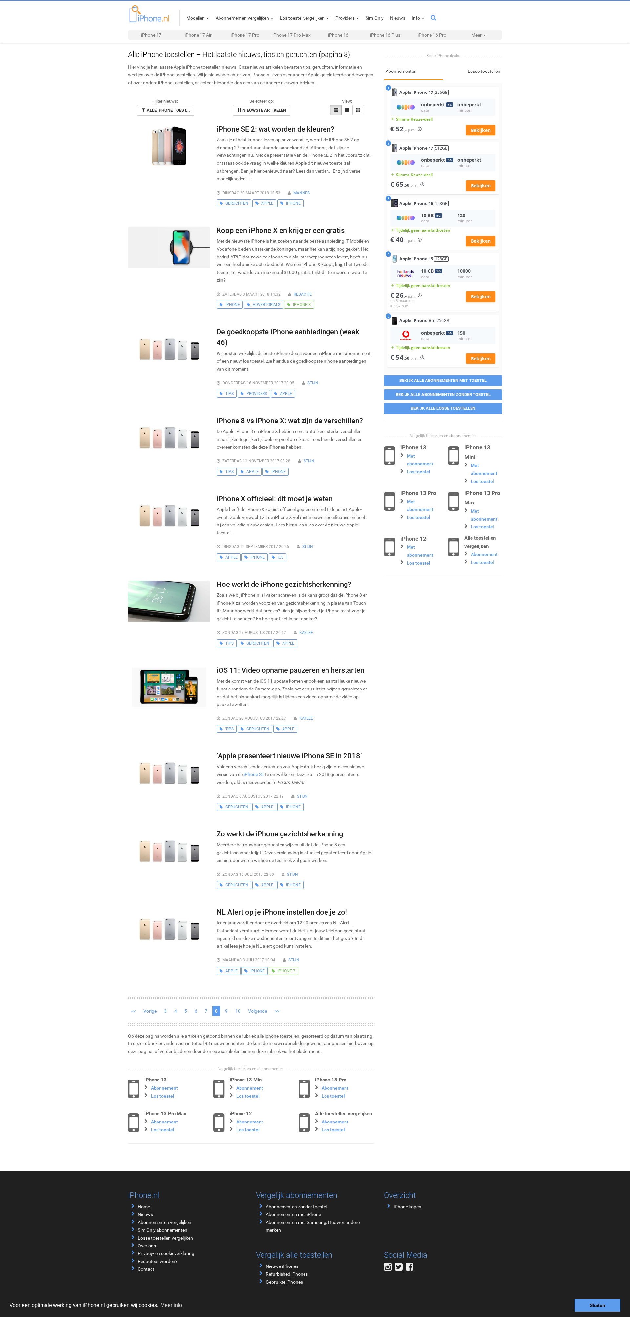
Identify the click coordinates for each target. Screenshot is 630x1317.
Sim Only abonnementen (162, 1230)
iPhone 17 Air (198, 35)
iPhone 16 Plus (385, 35)
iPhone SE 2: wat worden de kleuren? (275, 129)
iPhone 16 (338, 35)
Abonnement (164, 1088)
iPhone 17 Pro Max (291, 35)
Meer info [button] (171, 1305)
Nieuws (145, 1214)
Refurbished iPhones (287, 1274)
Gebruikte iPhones (284, 1282)
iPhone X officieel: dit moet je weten (275, 499)
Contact (146, 1269)
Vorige (150, 1011)
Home (144, 1206)
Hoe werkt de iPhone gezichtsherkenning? (284, 584)
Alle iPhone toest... (168, 110)
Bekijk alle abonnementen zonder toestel (443, 394)
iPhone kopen (407, 1206)
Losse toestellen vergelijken (165, 1238)
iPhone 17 (151, 35)
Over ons (147, 1245)
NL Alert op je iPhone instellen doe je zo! (282, 912)
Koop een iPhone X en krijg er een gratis (281, 230)
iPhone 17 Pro (245, 35)
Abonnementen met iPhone (293, 1214)
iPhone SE (254, 774)
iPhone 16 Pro (432, 35)
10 (238, 1011)
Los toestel (162, 1096)
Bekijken (481, 130)
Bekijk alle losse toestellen (443, 408)
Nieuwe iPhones (282, 1266)
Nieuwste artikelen (264, 110)
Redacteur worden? (158, 1261)
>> (277, 1011)
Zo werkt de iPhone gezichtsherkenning (280, 834)
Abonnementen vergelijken (164, 1222)
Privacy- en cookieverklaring (166, 1253)
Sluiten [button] (597, 1305)
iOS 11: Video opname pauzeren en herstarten (290, 670)
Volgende (257, 1011)
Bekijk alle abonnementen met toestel (443, 380)
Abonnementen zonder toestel (296, 1206)
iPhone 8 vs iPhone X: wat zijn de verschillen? (290, 421)
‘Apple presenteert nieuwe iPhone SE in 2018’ (289, 756)
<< (133, 1011)
